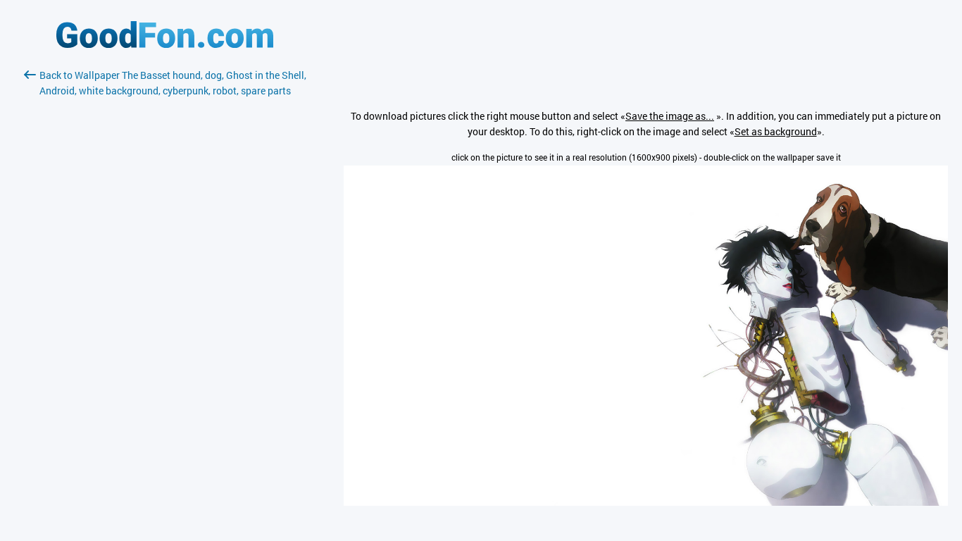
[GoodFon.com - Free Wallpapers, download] (164, 44)
